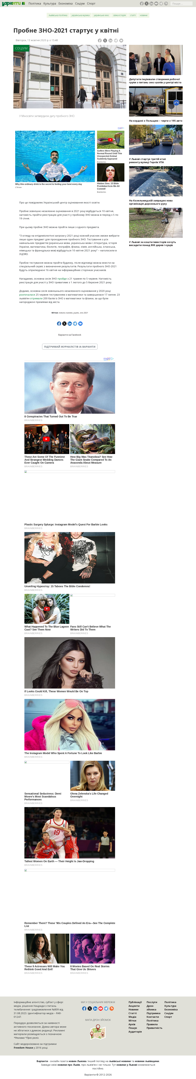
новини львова (65, 312)
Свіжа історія (119, 15)
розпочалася (27, 294)
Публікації (135, 1002)
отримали (36, 298)
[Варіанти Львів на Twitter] (147, 3)
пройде (62, 278)
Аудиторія (135, 1031)
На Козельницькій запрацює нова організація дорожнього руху (151, 202)
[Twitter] (105, 40)
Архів (132, 1024)
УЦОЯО (76, 312)
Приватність (154, 1027)
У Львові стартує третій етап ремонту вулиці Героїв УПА (147, 160)
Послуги (152, 1002)
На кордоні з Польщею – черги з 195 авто (155, 120)
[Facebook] (100, 40)
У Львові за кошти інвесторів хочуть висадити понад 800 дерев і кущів (152, 243)
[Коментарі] (121, 40)
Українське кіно (101, 15)
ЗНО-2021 (84, 312)
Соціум (80, 3)
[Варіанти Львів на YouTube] (156, 3)
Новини (143, 15)
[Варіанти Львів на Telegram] (161, 3)
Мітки (132, 1020)
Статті (133, 15)
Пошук (133, 1027)
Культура (49, 3)
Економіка (66, 3)
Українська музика (80, 15)
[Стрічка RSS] (166, 3)
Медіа (132, 1016)
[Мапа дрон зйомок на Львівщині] (98, 1032)
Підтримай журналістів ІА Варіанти (69, 346)
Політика (35, 3)
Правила (152, 1024)
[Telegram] (116, 40)
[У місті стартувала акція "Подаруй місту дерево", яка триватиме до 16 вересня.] (156, 223)
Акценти (134, 1005)
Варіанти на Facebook (69, 334)
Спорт (91, 3)
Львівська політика (58, 15)
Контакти (153, 1016)
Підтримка (153, 1013)
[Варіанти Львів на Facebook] (142, 3)
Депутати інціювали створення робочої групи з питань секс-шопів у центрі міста (155, 80)
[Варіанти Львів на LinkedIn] (151, 3)
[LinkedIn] (110, 40)
